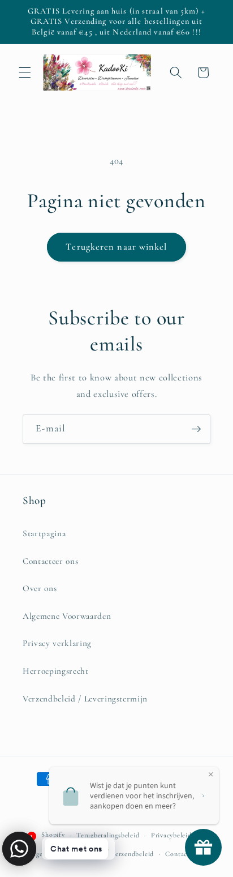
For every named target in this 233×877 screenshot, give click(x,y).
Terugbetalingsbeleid (107, 835)
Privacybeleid (171, 835)
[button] (24, 72)
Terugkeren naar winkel (116, 247)
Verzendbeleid (132, 854)
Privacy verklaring (57, 643)
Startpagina (44, 533)
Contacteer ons (50, 561)
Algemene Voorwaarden (67, 616)
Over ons (40, 588)
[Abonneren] (196, 429)
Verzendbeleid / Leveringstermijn (85, 699)
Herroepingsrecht (56, 671)
